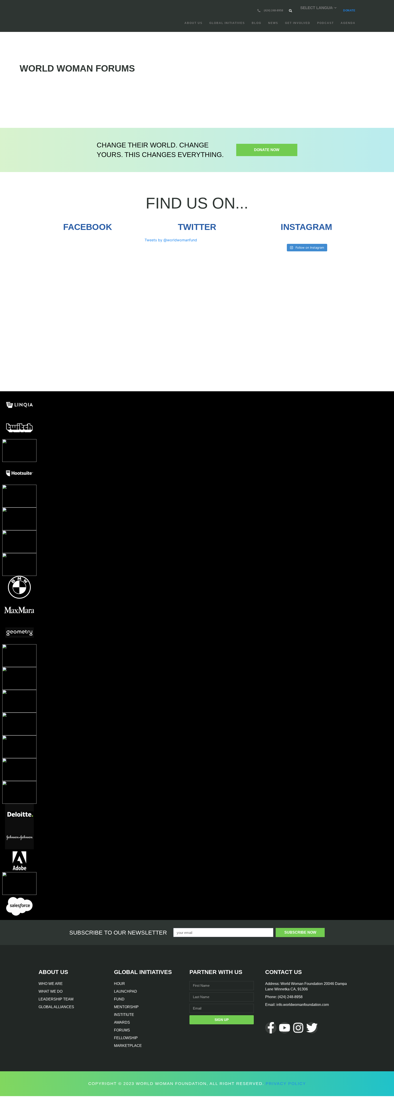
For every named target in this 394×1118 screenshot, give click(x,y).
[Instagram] (298, 1027)
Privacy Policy (286, 1083)
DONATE (349, 10)
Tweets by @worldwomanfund (171, 240)
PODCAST (325, 23)
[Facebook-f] (271, 1027)
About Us (193, 23)
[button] (290, 10)
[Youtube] (284, 1027)
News (273, 23)
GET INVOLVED (297, 23)
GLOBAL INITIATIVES (227, 23)
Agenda (348, 23)
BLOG (256, 23)
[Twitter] (312, 1027)
